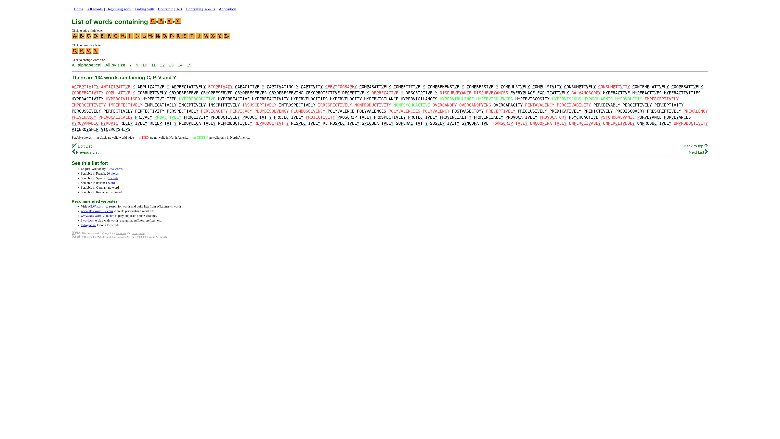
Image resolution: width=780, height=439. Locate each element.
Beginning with (118, 9)
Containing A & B (200, 9)
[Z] (227, 38)
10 (144, 65)
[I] (130, 38)
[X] (213, 38)
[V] (206, 38)
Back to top (694, 146)
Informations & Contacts (155, 237)
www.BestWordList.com (97, 211)
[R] (178, 38)
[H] (123, 38)
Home (78, 9)
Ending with (144, 9)
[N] (158, 38)
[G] (116, 38)
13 (171, 65)
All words (95, 9)
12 (162, 65)
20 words (113, 173)
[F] (109, 38)
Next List (697, 152)
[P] (171, 38)
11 (153, 65)
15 (189, 65)
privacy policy (138, 233)
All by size (115, 65)
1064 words (114, 169)
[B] (82, 38)
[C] (89, 38)
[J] (137, 38)
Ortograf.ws (88, 225)
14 (180, 65)
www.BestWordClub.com (97, 215)
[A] (75, 38)
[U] (199, 38)
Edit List (84, 146)
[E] (102, 38)
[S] (185, 38)
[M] (151, 38)
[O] (164, 38)
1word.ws (87, 220)
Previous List (87, 152)
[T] (192, 38)
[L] (144, 38)
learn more (121, 233)
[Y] (220, 38)
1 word (110, 183)
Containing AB (170, 9)
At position (227, 9)
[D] (95, 38)
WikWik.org (95, 206)
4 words (113, 178)
